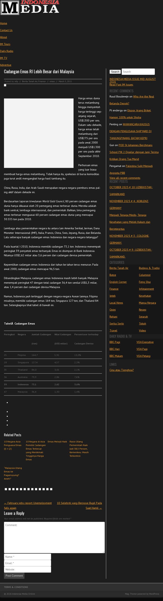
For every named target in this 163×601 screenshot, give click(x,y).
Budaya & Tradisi (149, 268)
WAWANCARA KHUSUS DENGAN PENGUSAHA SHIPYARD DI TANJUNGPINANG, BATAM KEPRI (130, 131)
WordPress (154, 593)
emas (52, 81)
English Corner (118, 282)
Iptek (112, 296)
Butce (113, 275)
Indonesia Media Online (23, 593)
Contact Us (6, 30)
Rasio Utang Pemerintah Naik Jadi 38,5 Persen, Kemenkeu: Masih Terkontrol (79, 448)
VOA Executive (145, 342)
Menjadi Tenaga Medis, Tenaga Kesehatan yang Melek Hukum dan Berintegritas (130, 222)
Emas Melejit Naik (57, 441)
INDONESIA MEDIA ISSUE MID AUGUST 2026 (133, 80)
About (3, 37)
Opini (113, 309)
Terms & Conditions (16, 587)
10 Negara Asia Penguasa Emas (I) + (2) (12, 445)
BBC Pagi (115, 342)
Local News (116, 302)
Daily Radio (6, 51)
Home (3, 23)
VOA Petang (143, 356)
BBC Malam (116, 356)
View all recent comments (125, 178)
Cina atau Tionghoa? (122, 370)
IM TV (3, 58)
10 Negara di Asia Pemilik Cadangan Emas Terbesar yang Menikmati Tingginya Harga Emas (36, 450)
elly (16, 81)
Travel (113, 330)
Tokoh (142, 323)
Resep (142, 309)
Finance (42, 81)
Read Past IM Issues (121, 84)
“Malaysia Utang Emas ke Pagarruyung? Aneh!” (13, 473)
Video (142, 330)
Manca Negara (147, 302)
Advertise (5, 65)
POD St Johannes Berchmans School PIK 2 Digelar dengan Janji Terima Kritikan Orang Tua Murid (134, 152)
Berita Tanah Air (29, 81)
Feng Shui (145, 282)
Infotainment (146, 289)
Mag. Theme (131, 593)
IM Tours (5, 44)
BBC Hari (115, 349)
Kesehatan (145, 296)
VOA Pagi (142, 349)
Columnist (144, 275)
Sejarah (143, 316)
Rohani (113, 316)
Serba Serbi (117, 323)
